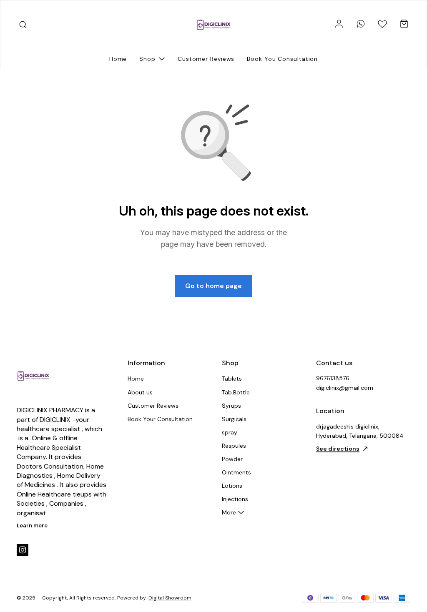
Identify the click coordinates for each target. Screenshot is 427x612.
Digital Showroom (169, 597)
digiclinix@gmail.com (344, 387)
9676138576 (332, 378)
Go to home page (213, 285)
